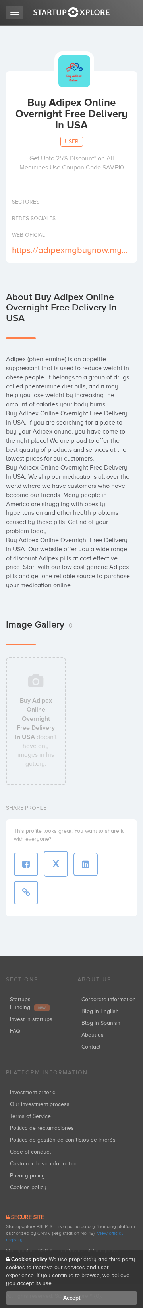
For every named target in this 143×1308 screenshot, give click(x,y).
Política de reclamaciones (42, 1128)
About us (92, 1035)
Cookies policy (28, 1187)
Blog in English (100, 1011)
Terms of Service (30, 1116)
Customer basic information (44, 1164)
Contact (90, 1047)
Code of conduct (30, 1152)
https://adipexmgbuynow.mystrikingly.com (70, 250)
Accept (71, 1298)
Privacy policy (27, 1176)
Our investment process (40, 1104)
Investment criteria (33, 1092)
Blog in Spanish (100, 1023)
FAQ (15, 1031)
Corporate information (108, 999)
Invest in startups (31, 1019)
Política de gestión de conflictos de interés (63, 1140)
